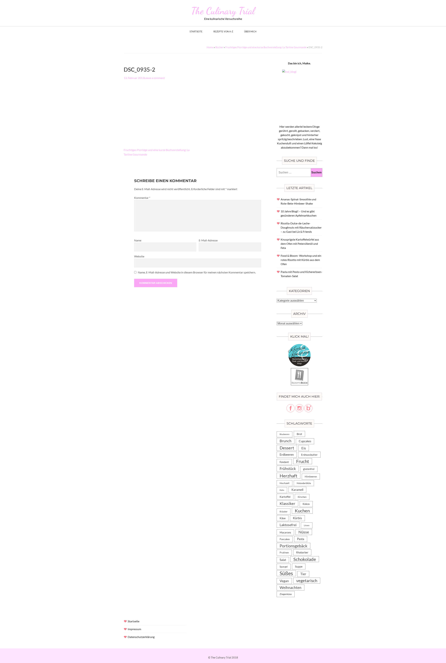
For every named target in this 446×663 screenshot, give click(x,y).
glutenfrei (308, 469)
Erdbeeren (287, 454)
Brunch (285, 441)
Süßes (286, 573)
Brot (299, 434)
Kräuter (283, 511)
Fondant (284, 462)
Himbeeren (311, 476)
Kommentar (142, 197)
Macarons (285, 532)
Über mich (250, 31)
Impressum (134, 629)
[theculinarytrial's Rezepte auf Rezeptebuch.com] (299, 370)
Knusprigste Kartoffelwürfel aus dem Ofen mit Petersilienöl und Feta (300, 243)
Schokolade (304, 559)
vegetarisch (306, 580)
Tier (303, 574)
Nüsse (303, 532)
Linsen (306, 525)
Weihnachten (290, 587)
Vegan (284, 581)
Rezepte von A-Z (223, 31)
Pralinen (284, 552)
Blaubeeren (284, 434)
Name (137, 240)
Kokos (306, 503)
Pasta (300, 539)
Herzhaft (288, 475)
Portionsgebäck (293, 545)
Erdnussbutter (309, 454)
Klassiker (287, 503)
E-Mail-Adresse (208, 240)
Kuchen (302, 510)
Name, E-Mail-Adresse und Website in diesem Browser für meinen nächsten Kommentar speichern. (197, 272)
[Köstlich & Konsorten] (299, 346)
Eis (303, 448)
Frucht (302, 461)
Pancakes (285, 539)
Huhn (282, 490)
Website (139, 256)
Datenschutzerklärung (141, 636)
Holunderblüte (304, 483)
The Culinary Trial (223, 11)
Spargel (284, 566)
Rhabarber (302, 552)
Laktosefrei (288, 525)
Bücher (219, 47)
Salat (283, 560)
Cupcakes (305, 441)
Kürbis (297, 518)
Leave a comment (154, 77)
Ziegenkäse (286, 594)
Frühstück (288, 468)
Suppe (298, 566)
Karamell (297, 490)
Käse (283, 518)
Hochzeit (284, 483)
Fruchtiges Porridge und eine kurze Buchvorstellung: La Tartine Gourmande (265, 47)
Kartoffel (285, 496)
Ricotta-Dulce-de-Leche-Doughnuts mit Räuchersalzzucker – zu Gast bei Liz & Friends (301, 227)
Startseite (196, 31)
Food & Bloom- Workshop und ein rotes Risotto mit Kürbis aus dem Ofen (301, 260)
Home (210, 47)
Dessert (287, 447)
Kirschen (302, 497)
